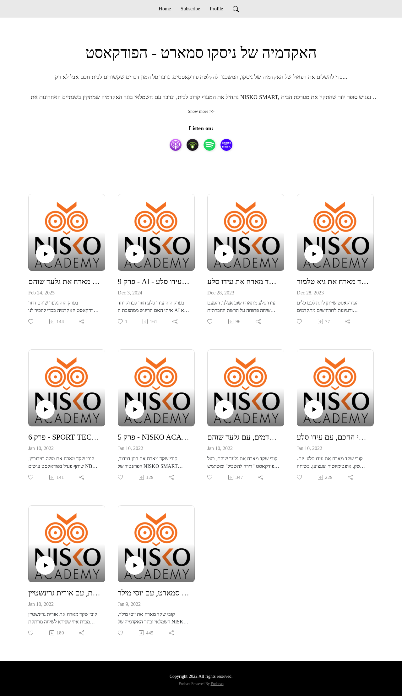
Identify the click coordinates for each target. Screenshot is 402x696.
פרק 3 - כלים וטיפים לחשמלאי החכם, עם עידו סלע (333, 437)
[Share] (82, 321)
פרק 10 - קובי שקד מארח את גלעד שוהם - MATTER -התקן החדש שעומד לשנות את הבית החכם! (64, 281)
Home (165, 8)
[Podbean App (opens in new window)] (192, 145)
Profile (216, 8)
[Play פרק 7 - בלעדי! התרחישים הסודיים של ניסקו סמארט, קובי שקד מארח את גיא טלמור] (313, 253)
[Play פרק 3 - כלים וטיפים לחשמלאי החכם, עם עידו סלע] (313, 409)
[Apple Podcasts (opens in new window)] (176, 145)
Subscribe (190, 8)
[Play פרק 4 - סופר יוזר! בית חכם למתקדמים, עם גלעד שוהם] (224, 409)
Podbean (217, 684)
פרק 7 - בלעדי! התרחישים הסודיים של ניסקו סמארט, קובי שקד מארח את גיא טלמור (333, 281)
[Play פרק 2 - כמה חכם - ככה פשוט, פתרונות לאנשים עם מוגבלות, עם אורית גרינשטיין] (45, 565)
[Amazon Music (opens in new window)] (226, 145)
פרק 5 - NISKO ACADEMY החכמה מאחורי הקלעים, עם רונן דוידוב (154, 437)
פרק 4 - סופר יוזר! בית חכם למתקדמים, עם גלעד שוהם (243, 437)
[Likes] (31, 321)
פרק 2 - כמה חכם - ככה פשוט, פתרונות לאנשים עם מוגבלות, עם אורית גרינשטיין (64, 593)
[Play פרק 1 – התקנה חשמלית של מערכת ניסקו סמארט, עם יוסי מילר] (134, 565)
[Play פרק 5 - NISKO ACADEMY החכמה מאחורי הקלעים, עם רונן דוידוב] (134, 409)
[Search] (236, 9)
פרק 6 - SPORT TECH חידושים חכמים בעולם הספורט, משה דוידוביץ (64, 437)
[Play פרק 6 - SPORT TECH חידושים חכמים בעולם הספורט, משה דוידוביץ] (45, 409)
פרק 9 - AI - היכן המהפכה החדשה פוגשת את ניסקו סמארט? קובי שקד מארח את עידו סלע (154, 281)
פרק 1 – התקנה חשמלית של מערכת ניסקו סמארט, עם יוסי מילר (154, 593)
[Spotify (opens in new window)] (209, 145)
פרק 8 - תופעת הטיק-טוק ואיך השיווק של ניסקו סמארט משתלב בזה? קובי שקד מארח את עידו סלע (243, 281)
